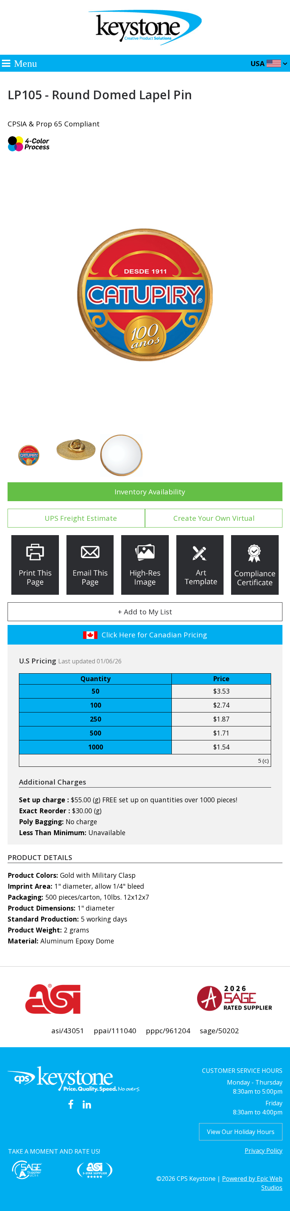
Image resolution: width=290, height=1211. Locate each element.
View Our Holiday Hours (241, 1132)
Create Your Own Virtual (214, 518)
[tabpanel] (145, 294)
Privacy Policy (263, 1150)
